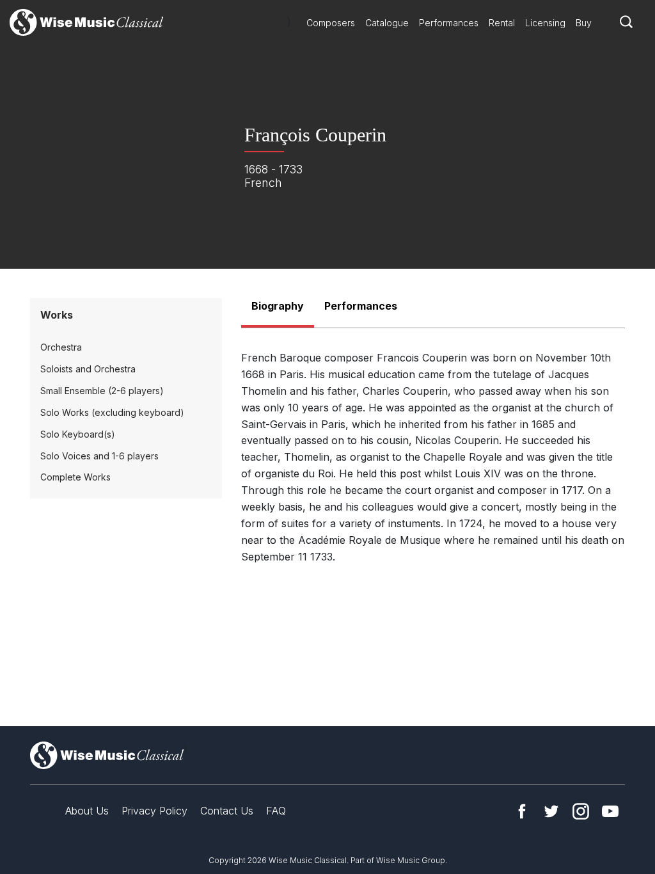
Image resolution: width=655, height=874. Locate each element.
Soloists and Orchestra (88, 368)
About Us (87, 810)
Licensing (545, 22)
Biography (277, 305)
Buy (584, 22)
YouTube (610, 811)
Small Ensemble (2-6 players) (102, 390)
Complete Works (75, 477)
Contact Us (226, 810)
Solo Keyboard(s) (77, 434)
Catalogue (387, 22)
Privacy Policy (154, 810)
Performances (448, 22)
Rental (502, 22)
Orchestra (61, 347)
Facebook (522, 811)
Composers (330, 22)
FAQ (276, 810)
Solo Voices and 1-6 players (99, 455)
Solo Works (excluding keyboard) (112, 412)
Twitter (551, 811)
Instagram (580, 811)
